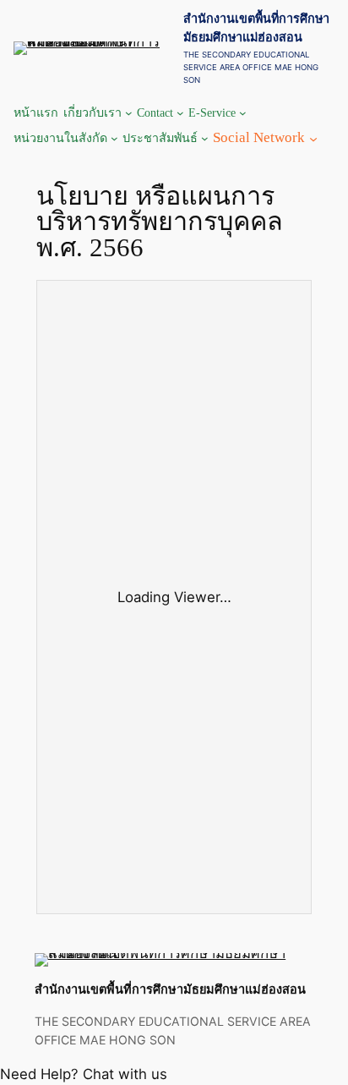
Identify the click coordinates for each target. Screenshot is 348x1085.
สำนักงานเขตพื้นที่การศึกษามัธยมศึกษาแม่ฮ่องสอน (170, 989)
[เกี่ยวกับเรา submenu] (129, 113)
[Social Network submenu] (313, 138)
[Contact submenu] (180, 113)
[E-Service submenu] (243, 113)
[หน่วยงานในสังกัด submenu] (114, 138)
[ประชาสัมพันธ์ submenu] (205, 138)
